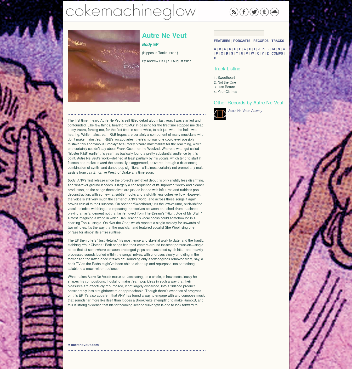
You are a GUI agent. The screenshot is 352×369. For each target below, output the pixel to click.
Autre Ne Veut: (245, 110)
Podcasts (241, 40)
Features (222, 40)
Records (261, 40)
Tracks (278, 40)
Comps (277, 53)
